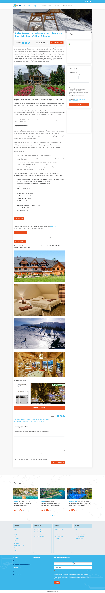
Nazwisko (81, 75)
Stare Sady (82, 501)
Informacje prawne (79, 536)
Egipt (15, 536)
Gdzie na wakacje (59, 536)
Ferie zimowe (58, 531)
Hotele (15, 501)
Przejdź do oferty (57, 42)
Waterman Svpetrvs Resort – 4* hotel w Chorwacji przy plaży (23, 504)
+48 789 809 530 (18, 574)
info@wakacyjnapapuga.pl (21, 561)
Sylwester (57, 538)
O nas (76, 529)
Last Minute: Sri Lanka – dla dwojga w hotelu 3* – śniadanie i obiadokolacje (32, 419)
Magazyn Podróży (67, 5)
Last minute (57, 541)
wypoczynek (53, 226)
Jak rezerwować (78, 531)
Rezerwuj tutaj (19, 218)
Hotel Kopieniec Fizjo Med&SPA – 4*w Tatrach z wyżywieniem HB (29, 421)
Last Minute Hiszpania (39, 536)
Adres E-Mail (72, 81)
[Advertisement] (79, 121)
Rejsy (15, 550)
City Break (16, 543)
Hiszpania (16, 531)
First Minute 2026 (59, 529)
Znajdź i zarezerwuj (46, 5)
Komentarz (17, 435)
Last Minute (57, 5)
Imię (15, 453)
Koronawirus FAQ (79, 538)
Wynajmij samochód (20, 232)
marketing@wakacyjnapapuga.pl (22, 564)
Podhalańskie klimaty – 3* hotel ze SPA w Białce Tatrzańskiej (52, 504)
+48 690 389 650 (18, 571)
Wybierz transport (20, 241)
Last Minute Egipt (38, 534)
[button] (51, 515)
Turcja (15, 529)
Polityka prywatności (80, 534)
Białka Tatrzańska (57, 501)
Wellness (47, 501)
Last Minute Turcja (38, 531)
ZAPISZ (79, 104)
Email (41, 453)
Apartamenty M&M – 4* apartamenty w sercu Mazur (77, 504)
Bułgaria (16, 541)
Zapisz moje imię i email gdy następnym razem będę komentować (31, 459)
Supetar (25, 501)
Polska (50, 501)
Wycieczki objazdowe (19, 545)
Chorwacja (19, 501)
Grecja (15, 534)
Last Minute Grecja (38, 529)
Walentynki (57, 534)
